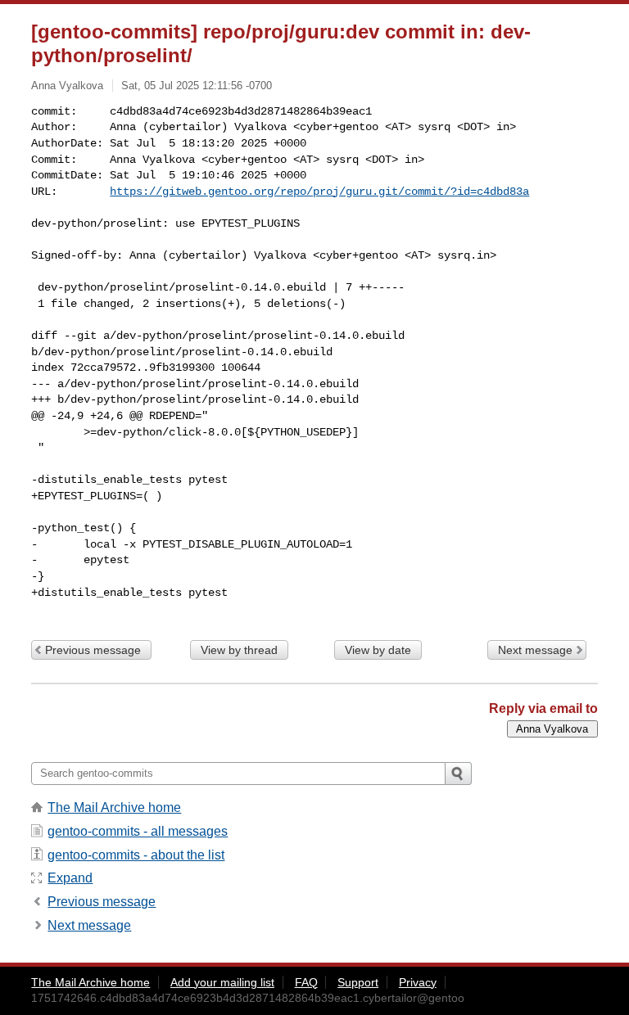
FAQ (306, 982)
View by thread (239, 649)
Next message (535, 649)
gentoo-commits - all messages (138, 831)
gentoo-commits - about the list (136, 855)
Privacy (418, 982)
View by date (378, 649)
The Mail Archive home (114, 807)
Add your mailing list (222, 982)
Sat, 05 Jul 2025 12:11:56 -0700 (196, 85)
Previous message (93, 649)
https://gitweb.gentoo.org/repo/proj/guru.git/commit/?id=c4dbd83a (319, 191)
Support (357, 982)
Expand (70, 878)
